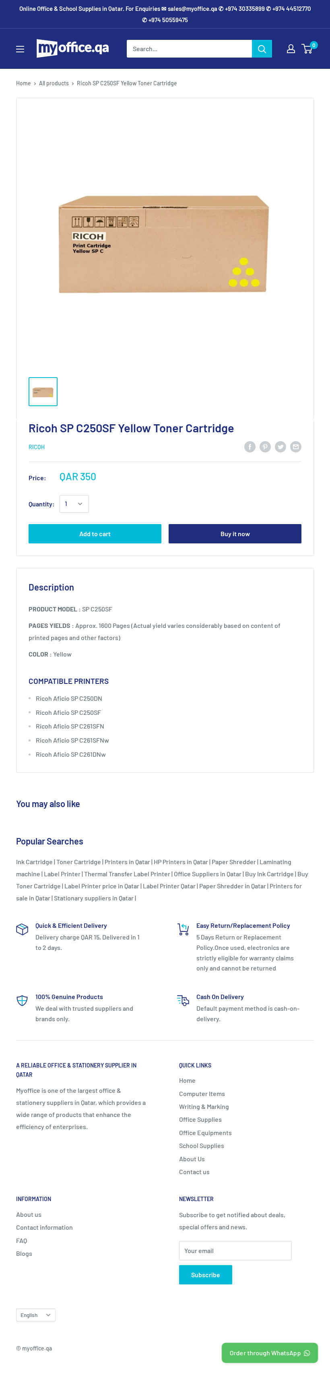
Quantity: (42, 504)
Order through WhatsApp (264, 1352)
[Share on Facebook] (250, 446)
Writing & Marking (204, 1106)
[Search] (262, 49)
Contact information (44, 1227)
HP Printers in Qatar (181, 861)
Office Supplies (200, 1119)
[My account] (291, 48)
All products (54, 83)
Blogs (24, 1253)
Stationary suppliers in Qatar (94, 898)
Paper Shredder (234, 861)
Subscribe (205, 1274)
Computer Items (202, 1093)
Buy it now (235, 533)
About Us (192, 1158)
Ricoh (37, 447)
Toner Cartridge (78, 861)
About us (28, 1214)
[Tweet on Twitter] (280, 446)
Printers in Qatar (127, 861)
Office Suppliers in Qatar (207, 873)
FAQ (21, 1240)
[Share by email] (295, 446)
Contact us (194, 1171)
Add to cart (95, 533)
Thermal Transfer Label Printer (127, 873)
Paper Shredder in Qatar (232, 886)
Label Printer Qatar (169, 886)
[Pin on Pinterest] (265, 446)
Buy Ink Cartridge (269, 873)
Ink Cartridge (34, 861)
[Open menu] (20, 49)
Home (23, 83)
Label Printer (62, 873)
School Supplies (201, 1145)
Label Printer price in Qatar (101, 886)
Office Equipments (205, 1132)
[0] (307, 49)
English (29, 1314)
